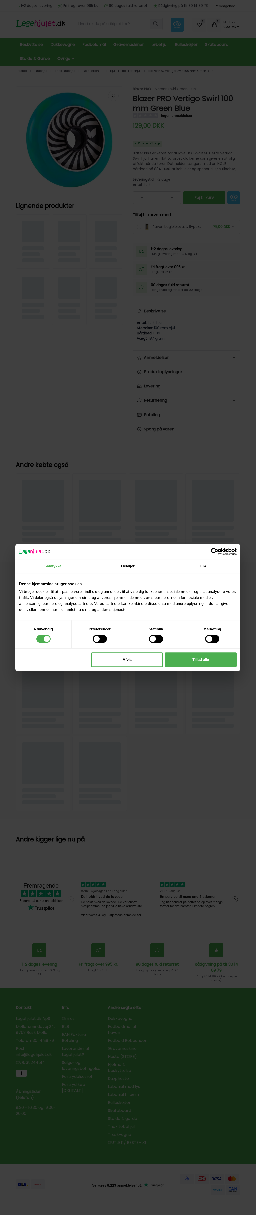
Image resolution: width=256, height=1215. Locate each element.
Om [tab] (203, 566)
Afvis (127, 659)
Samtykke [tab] (53, 566)
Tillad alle (200, 659)
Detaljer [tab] (128, 566)
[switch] (100, 639)
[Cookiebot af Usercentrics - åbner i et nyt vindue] (215, 551)
